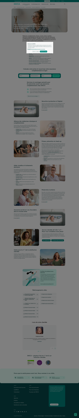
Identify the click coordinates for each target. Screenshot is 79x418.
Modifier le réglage (36, 51)
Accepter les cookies (43, 51)
